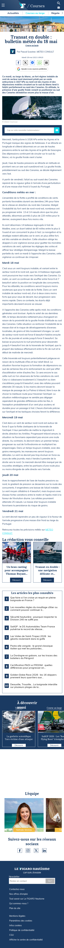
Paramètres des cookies (20, 920)
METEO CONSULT (45, 51)
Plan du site (14, 908)
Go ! (50, 881)
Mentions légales (17, 916)
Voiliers (18, 708)
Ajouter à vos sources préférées (34, 69)
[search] (58, 3)
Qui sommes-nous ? (18, 903)
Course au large (32, 45)
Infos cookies (15, 925)
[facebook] (20, 850)
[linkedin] (44, 850)
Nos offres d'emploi (18, 894)
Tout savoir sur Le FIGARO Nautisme (26, 898)
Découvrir (19, 745)
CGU (11, 935)
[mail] (58, 7)
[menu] (3, 5)
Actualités (13, 13)
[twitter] (36, 850)
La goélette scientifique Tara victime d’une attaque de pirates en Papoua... (19, 739)
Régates (56, 13)
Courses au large (35, 13)
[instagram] (28, 850)
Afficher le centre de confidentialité (26, 939)
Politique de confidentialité (21, 930)
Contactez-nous (17, 889)
